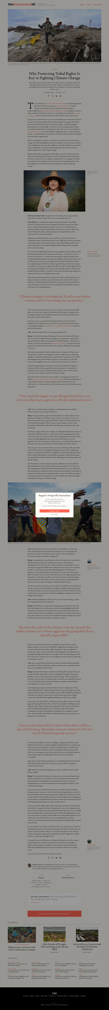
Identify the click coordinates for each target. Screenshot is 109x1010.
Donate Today (54, 511)
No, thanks (54, 514)
